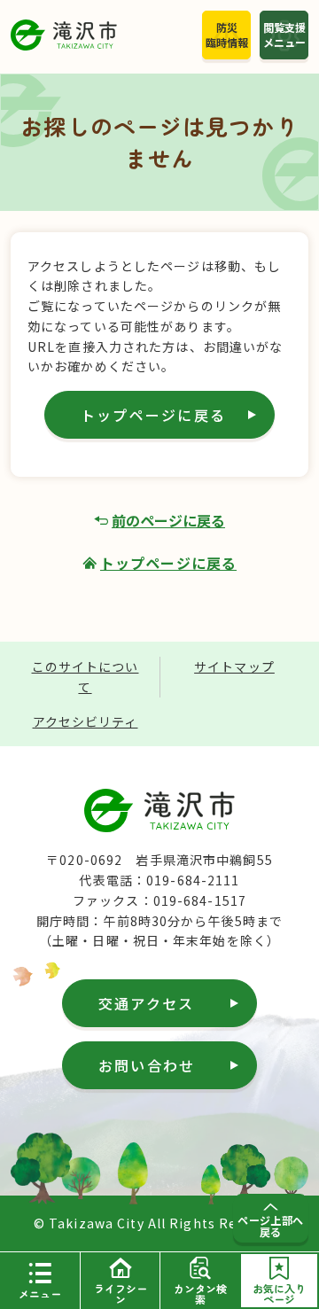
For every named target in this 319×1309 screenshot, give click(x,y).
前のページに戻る (168, 520)
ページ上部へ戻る (270, 1225)
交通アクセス (146, 1003)
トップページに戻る (153, 414)
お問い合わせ (146, 1065)
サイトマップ (234, 666)
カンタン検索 (200, 1293)
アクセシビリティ (85, 721)
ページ (279, 1293)
